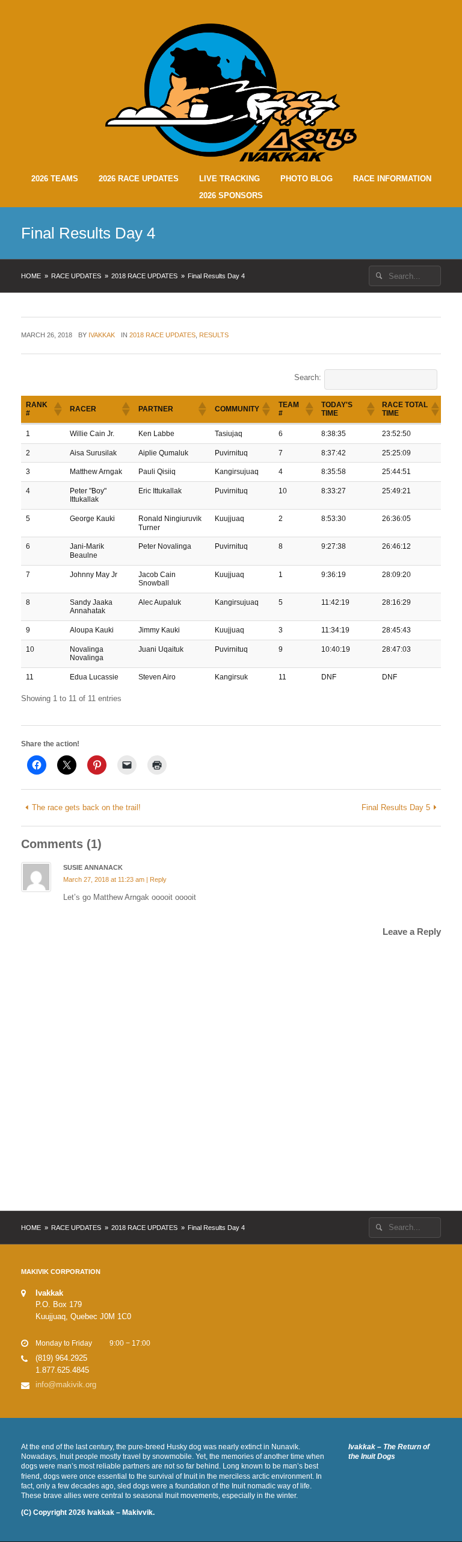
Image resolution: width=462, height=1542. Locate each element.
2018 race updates (144, 275)
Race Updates (76, 275)
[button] (57, 409)
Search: (307, 377)
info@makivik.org (65, 1384)
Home (31, 275)
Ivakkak (101, 335)
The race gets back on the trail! (86, 807)
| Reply (156, 879)
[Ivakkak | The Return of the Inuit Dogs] (231, 91)
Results (214, 335)
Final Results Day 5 (396, 807)
